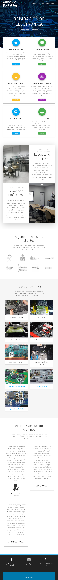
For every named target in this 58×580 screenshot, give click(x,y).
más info (16, 64)
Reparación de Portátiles (16, 409)
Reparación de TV (41, 387)
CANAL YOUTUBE (37, 3)
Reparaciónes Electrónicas (16, 387)
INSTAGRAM (50, 3)
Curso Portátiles (10, 3)
